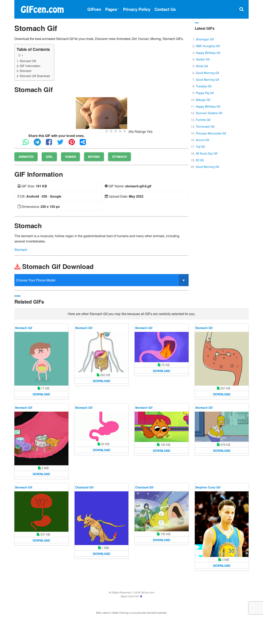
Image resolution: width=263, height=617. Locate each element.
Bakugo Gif (203, 100)
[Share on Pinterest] (74, 143)
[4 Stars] (120, 131)
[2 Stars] (111, 131)
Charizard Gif (84, 487)
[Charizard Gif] (102, 518)
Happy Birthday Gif (208, 53)
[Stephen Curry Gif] (222, 524)
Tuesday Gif (203, 86)
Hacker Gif (203, 59)
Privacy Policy (136, 9)
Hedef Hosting (120, 613)
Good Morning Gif (207, 73)
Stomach (25, 70)
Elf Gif (200, 160)
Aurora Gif (202, 140)
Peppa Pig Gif (205, 93)
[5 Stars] (125, 131)
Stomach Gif (28, 61)
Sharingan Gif (205, 39)
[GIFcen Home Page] (42, 8)
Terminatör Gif (205, 126)
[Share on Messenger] (85, 143)
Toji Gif (200, 147)
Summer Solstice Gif (209, 113)
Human (70, 157)
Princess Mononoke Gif (211, 133)
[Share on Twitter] (62, 143)
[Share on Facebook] (51, 143)
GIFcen (94, 9)
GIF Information (30, 66)
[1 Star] (107, 131)
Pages (111, 9)
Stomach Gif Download (35, 76)
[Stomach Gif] (101, 112)
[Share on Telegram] (39, 143)
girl (49, 157)
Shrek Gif (202, 66)
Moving (94, 157)
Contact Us (165, 9)
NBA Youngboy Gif (208, 46)
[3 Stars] (116, 131)
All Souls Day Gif (206, 153)
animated (25, 157)
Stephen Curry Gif (207, 487)
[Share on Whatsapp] (28, 143)
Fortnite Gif (203, 120)
